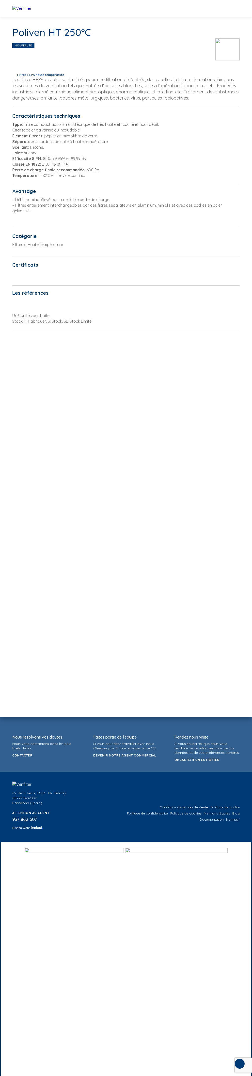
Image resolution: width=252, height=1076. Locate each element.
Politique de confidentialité (147, 813)
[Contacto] (240, 1064)
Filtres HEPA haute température (40, 74)
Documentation (212, 819)
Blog (236, 813)
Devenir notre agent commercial (124, 755)
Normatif (233, 819)
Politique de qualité (225, 807)
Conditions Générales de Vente (184, 807)
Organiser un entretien (197, 760)
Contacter (22, 755)
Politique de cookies (185, 813)
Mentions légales (217, 813)
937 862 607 (24, 819)
